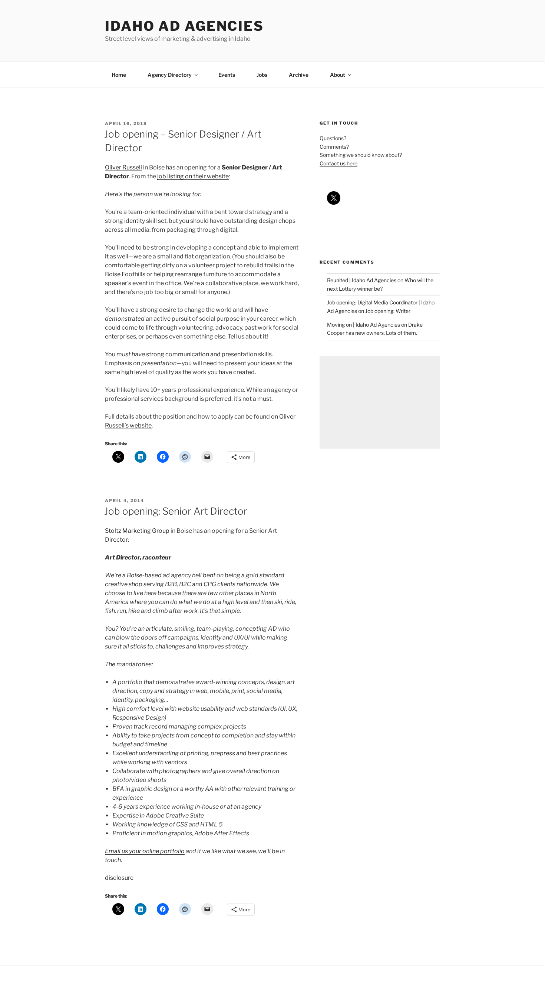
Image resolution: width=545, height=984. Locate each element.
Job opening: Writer (387, 311)
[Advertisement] (380, 402)
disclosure (119, 877)
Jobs (262, 75)
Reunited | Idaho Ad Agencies (361, 280)
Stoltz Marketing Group (137, 530)
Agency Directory (170, 75)
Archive (298, 75)
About (337, 75)
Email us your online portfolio (145, 851)
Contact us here (338, 163)
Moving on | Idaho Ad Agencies (363, 324)
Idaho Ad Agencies (184, 26)
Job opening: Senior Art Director (175, 511)
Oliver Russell (123, 167)
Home (119, 75)
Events (226, 75)
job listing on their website (193, 176)
